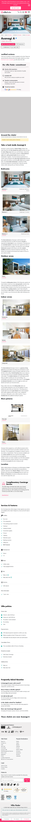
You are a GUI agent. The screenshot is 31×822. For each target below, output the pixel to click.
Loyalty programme (5, 757)
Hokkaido (18, 756)
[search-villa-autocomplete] (20, 12)
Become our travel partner (7, 759)
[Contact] (18, 12)
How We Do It (5, 495)
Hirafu (3, 41)
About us (3, 741)
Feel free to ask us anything (7, 59)
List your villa (4, 749)
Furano (18, 747)
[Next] (17, 31)
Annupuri (18, 751)
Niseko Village (19, 749)
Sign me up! (27, 780)
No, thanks (16, 819)
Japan (17, 743)
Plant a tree (3, 752)
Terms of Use (4, 765)
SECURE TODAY (15, 8)
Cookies (3, 768)
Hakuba (18, 746)
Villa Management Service (7, 751)
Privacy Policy (4, 767)
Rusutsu (18, 754)
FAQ (2, 744)
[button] (15, 145)
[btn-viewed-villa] (23, 12)
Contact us (3, 743)
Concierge (3, 747)
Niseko (17, 744)
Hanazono (18, 752)
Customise (6, 819)
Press (2, 756)
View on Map (8, 41)
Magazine (3, 754)
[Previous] (13, 31)
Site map (3, 746)
